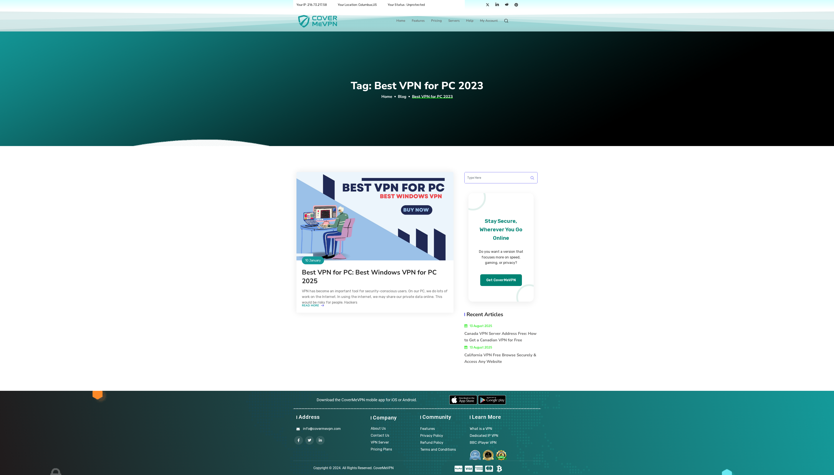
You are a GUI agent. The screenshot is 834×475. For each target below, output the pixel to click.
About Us (378, 428)
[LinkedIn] (497, 5)
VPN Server (380, 442)
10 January (313, 260)
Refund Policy (431, 442)
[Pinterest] (516, 5)
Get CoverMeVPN (501, 280)
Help (469, 20)
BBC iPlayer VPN (483, 442)
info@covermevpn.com (322, 429)
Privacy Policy (431, 436)
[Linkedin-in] (320, 440)
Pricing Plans (381, 449)
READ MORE (311, 305)
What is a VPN (481, 429)
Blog (402, 96)
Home (400, 20)
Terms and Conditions (438, 449)
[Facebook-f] (298, 440)
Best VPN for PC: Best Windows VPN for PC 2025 (369, 277)
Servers (454, 20)
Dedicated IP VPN (484, 436)
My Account (489, 20)
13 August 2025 (481, 326)
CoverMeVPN (383, 468)
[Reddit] (506, 5)
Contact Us (380, 435)
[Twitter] (487, 5)
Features (418, 20)
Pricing (436, 20)
